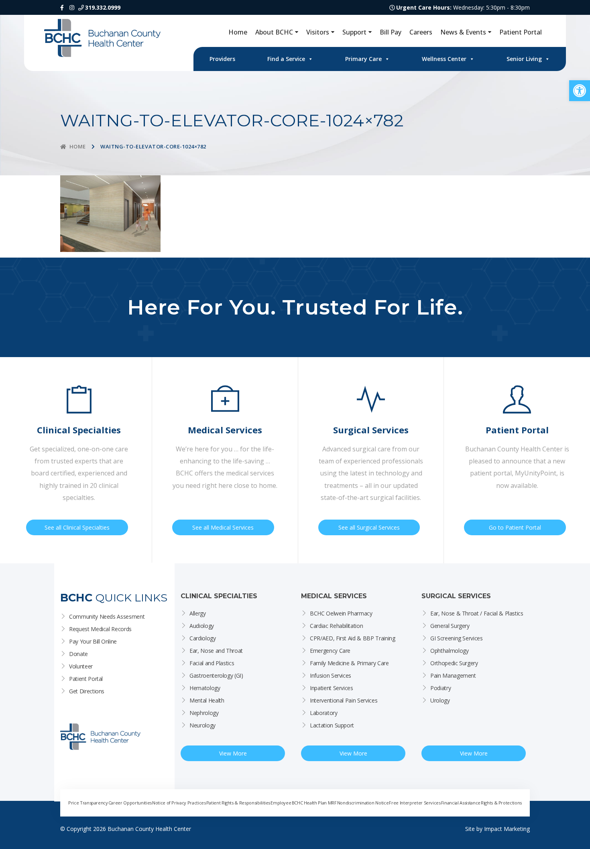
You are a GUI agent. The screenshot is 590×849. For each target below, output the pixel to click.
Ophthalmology (449, 650)
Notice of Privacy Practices (179, 803)
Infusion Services (330, 675)
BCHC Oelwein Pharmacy (341, 613)
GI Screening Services (456, 638)
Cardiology (202, 638)
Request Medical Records (100, 629)
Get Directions (86, 691)
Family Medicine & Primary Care (349, 663)
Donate (78, 654)
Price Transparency (88, 803)
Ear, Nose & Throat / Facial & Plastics (476, 613)
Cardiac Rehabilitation (336, 626)
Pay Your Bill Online (93, 641)
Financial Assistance (460, 803)
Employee (281, 803)
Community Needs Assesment (106, 616)
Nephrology (204, 713)
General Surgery (450, 626)
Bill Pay (390, 32)
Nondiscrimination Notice (363, 803)
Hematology (204, 688)
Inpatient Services (331, 688)
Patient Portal (520, 32)
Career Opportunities (130, 803)
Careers (420, 32)
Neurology (202, 725)
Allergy (197, 613)
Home (237, 32)
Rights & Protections (501, 803)
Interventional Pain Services (343, 700)
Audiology (201, 626)
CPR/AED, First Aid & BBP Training (352, 638)
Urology (440, 700)
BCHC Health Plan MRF (314, 803)
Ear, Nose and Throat (216, 650)
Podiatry (440, 688)
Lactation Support (332, 725)
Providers (222, 59)
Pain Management (453, 675)
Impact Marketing (507, 829)
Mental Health (206, 700)
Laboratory (324, 713)
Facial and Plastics (211, 663)
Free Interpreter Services (414, 803)
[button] (579, 90)
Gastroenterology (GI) (216, 675)
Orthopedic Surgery (454, 663)
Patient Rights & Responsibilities (238, 803)
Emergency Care (330, 650)
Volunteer (81, 666)
